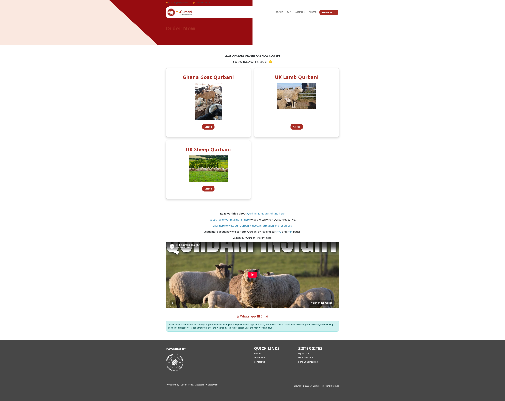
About (279, 12)
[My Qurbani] (179, 12)
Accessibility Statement (206, 384)
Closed (208, 126)
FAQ (289, 12)
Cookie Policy (187, 384)
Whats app (247, 316)
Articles (300, 12)
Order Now (328, 12)
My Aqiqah (303, 353)
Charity (313, 12)
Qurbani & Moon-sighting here (265, 213)
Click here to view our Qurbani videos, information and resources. (252, 225)
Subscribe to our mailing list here (229, 219)
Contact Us (259, 361)
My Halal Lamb (305, 357)
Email (264, 316)
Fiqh (289, 231)
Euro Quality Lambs (308, 361)
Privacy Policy (172, 384)
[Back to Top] (499, 395)
